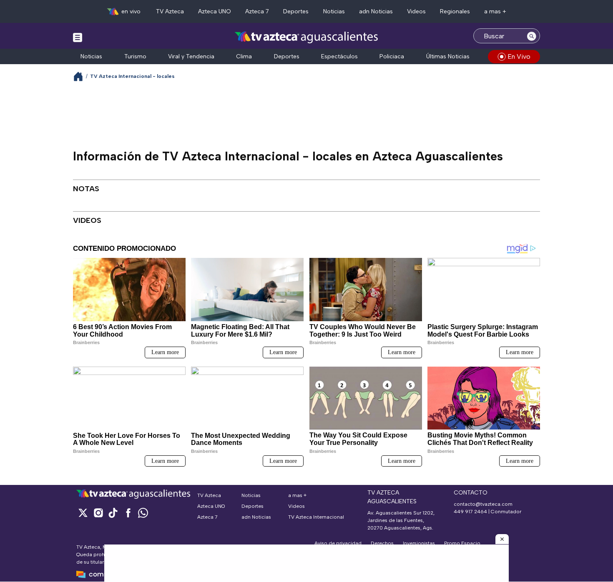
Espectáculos (339, 56)
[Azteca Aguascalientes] (306, 37)
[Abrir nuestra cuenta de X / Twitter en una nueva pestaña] (83, 512)
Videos (416, 11)
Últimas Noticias (448, 56)
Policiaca (391, 56)
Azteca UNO (214, 11)
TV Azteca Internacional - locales (132, 76)
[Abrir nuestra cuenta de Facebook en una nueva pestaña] (128, 512)
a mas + (495, 11)
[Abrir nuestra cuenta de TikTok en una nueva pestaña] (113, 512)
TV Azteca (170, 11)
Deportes (296, 11)
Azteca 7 (257, 11)
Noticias (334, 11)
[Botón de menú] (77, 37)
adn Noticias (376, 11)
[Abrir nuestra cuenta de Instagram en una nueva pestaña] (98, 512)
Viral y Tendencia (191, 56)
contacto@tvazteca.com (483, 504)
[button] (502, 539)
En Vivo (518, 56)
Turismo (135, 56)
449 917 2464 (470, 512)
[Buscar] (531, 36)
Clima (244, 56)
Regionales (455, 11)
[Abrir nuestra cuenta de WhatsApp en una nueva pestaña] (143, 512)
